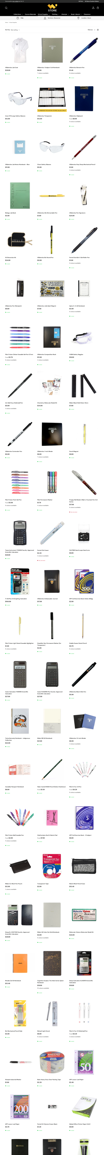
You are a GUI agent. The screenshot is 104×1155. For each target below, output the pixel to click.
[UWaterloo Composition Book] (52, 337)
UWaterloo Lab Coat (11, 67)
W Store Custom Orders (92, 1)
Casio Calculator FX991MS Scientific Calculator (16, 693)
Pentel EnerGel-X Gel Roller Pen (79, 257)
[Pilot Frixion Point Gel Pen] (20, 482)
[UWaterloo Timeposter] (52, 98)
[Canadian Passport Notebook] (20, 769)
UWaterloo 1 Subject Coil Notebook (48, 67)
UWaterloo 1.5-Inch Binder (77, 738)
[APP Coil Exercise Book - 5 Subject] (84, 818)
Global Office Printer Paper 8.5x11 (79, 1124)
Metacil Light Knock (43, 1031)
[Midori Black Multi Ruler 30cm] (84, 385)
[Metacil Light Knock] (52, 1014)
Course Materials (30, 14)
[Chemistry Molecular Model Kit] (52, 385)
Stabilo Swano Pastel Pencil (78, 643)
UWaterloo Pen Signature (77, 213)
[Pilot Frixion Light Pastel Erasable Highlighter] (20, 626)
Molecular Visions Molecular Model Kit (81, 932)
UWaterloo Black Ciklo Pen (77, 692)
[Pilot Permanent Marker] (52, 482)
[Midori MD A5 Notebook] (52, 721)
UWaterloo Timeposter (44, 116)
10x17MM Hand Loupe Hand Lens (79, 550)
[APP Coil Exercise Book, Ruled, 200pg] (84, 581)
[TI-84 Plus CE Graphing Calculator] (20, 581)
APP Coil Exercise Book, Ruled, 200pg (81, 599)
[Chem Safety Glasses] (52, 147)
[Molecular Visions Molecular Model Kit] (84, 915)
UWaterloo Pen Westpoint (13, 306)
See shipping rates (27, 1)
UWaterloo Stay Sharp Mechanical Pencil (82, 164)
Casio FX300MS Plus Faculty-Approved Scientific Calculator (49, 693)
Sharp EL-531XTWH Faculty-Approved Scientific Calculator (17, 933)
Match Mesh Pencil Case (77, 884)
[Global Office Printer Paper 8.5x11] (84, 1107)
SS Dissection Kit (10, 257)
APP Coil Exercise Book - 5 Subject (80, 835)
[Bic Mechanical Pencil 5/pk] (20, 1014)
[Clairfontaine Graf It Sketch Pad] (52, 818)
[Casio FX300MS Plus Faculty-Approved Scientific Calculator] (52, 674)
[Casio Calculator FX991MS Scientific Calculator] (20, 674)
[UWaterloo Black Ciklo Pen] (84, 674)
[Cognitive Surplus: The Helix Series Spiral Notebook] (52, 963)
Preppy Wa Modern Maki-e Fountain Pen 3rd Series (83, 501)
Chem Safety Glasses (44, 164)
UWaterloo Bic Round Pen (45, 257)
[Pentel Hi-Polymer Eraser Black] (52, 1107)
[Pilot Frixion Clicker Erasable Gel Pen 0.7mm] (20, 337)
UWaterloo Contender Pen (13, 451)
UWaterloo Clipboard (76, 116)
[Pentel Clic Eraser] (52, 533)
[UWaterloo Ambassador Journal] (52, 581)
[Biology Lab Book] (20, 195)
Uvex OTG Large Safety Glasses (15, 116)
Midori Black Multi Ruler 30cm (78, 403)
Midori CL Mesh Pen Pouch (13, 884)
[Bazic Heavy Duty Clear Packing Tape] (52, 1062)
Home (6, 22)
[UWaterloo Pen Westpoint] (20, 288)
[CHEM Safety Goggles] (84, 337)
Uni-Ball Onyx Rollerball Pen (14, 403)
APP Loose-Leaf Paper (76, 1079)
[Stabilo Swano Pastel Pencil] (84, 626)
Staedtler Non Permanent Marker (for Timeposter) (49, 644)
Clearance (87, 14)
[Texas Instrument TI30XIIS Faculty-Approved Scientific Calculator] (20, 533)
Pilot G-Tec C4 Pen (75, 787)
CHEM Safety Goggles (76, 354)
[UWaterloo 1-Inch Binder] (52, 434)
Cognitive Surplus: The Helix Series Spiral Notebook (50, 981)
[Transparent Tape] (52, 866)
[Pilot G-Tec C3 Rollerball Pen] (84, 1014)
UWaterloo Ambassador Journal (47, 599)
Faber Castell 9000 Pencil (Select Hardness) (51, 787)
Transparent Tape (43, 884)
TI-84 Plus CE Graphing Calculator (16, 599)
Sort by (7, 30)
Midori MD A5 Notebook (44, 738)
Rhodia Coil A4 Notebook (13, 981)
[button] (98, 8)
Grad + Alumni (75, 14)
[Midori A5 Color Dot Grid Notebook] (52, 915)
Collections (17, 14)
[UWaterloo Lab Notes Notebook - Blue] (20, 147)
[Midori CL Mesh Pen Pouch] (20, 866)
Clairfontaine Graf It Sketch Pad (47, 835)
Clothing (54, 14)
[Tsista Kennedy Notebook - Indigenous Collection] (20, 721)
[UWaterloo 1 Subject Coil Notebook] (52, 50)
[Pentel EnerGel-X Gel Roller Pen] (84, 240)
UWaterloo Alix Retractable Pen (47, 213)
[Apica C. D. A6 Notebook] (84, 288)
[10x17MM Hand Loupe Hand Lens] (84, 533)
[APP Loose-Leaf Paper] (84, 1062)
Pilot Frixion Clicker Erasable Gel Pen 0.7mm (19, 354)
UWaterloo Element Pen (76, 67)
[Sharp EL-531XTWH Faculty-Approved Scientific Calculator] (20, 915)
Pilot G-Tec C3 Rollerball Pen (78, 1031)
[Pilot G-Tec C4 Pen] (84, 769)
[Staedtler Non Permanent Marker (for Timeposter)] (52, 626)
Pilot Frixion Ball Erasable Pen (14, 835)
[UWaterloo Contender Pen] (20, 434)
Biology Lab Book (10, 213)
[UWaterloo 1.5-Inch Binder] (84, 721)
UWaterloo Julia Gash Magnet (46, 306)
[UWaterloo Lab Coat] (20, 50)
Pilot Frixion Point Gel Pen (13, 500)
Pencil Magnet (73, 451)
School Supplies (43, 14)
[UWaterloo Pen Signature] (84, 195)
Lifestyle (64, 14)
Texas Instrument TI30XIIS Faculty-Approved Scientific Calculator (19, 551)
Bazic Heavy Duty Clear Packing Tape (49, 1079)
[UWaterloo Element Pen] (84, 50)
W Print (81, 1)
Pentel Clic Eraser (43, 550)
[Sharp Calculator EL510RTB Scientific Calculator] (84, 963)
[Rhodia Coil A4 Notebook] (20, 963)
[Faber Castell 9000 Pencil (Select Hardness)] (52, 769)
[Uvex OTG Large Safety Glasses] (20, 98)
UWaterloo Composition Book (46, 354)
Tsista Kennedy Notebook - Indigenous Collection (17, 739)
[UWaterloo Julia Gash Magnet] (52, 288)
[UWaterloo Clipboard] (84, 98)
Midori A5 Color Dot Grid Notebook (48, 932)
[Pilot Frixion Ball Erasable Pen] (20, 818)
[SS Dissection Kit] (20, 240)
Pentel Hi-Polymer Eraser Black (47, 1124)
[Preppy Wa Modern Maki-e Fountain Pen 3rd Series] (84, 482)
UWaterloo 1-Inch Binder (45, 451)
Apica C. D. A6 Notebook (77, 306)
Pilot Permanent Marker (44, 500)
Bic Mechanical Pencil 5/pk (13, 1031)
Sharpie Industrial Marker (13, 1079)
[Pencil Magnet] (84, 434)
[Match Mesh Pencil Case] (84, 866)
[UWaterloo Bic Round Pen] (52, 240)
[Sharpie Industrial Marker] (20, 1062)
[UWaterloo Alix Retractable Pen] (52, 195)
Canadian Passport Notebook (14, 787)
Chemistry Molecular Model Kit (47, 403)
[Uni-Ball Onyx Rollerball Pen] (20, 385)
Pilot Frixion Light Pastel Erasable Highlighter (19, 643)
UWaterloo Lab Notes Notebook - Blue (17, 164)
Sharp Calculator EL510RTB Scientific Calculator (81, 981)
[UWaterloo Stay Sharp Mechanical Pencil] (84, 147)
